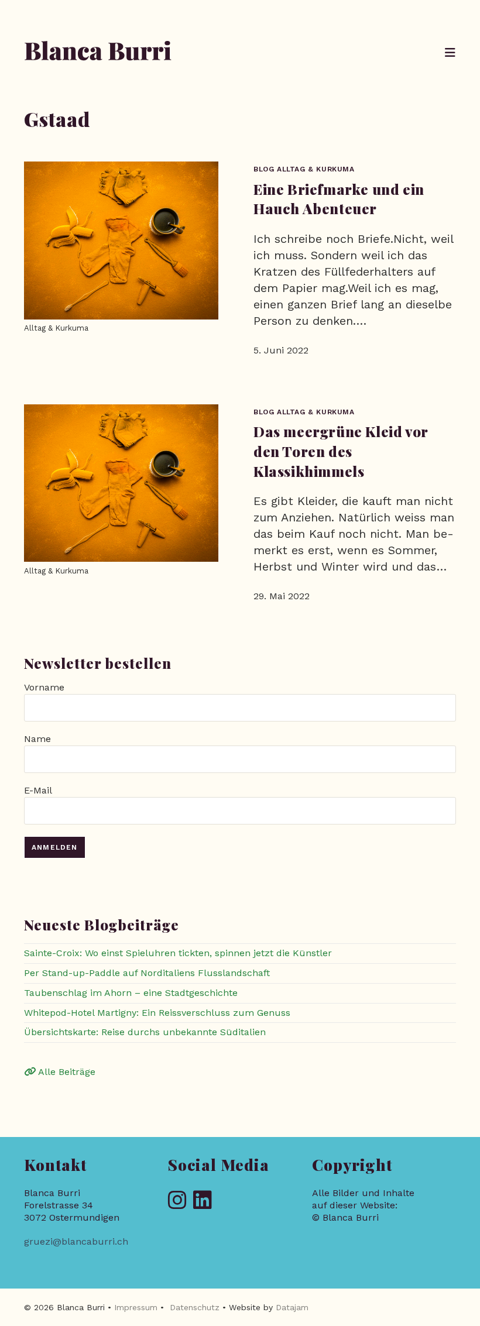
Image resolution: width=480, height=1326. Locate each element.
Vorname (44, 687)
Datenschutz (195, 1307)
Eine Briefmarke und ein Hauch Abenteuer (338, 199)
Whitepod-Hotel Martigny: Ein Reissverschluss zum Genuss (157, 1012)
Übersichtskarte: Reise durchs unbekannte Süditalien (145, 1032)
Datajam (292, 1307)
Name (37, 738)
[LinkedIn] (202, 1201)
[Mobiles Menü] (450, 53)
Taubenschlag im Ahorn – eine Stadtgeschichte (131, 992)
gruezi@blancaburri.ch (76, 1241)
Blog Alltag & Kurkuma (304, 169)
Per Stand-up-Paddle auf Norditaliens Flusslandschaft (147, 972)
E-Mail (38, 790)
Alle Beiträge (65, 1071)
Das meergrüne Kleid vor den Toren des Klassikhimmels (340, 451)
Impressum (135, 1307)
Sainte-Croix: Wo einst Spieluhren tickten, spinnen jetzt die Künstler (178, 953)
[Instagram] (177, 1201)
